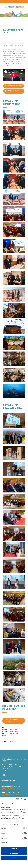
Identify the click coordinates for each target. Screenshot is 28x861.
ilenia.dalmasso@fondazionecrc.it (10, 794)
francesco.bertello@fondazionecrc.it (11, 788)
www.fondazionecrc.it (7, 771)
